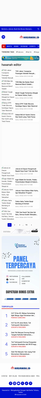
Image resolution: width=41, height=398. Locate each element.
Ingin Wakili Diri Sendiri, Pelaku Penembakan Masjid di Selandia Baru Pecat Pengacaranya (26, 182)
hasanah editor (11, 64)
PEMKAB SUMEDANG (18, 318)
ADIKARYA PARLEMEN (18, 327)
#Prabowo (19, 52)
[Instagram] (14, 383)
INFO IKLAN (13, 376)
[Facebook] (10, 383)
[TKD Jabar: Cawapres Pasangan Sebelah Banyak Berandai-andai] (8, 74)
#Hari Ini (28, 52)
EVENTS (32, 46)
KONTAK (4, 376)
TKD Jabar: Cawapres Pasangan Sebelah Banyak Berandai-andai (24, 73)
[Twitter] (22, 383)
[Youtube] (18, 383)
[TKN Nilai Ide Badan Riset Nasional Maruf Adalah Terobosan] (8, 84)
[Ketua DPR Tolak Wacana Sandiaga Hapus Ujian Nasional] (8, 106)
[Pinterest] (30, 383)
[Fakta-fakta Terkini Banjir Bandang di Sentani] (8, 204)
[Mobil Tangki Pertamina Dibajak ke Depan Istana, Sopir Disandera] (8, 95)
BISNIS (16, 46)
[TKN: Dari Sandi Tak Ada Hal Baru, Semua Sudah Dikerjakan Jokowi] (8, 215)
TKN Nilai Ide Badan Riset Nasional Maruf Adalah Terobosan (24, 84)
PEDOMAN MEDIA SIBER (26, 376)
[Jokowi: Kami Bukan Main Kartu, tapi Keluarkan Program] (8, 193)
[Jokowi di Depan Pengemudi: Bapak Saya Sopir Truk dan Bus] (8, 171)
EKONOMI (24, 46)
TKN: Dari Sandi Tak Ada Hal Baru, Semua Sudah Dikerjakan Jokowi (26, 214)
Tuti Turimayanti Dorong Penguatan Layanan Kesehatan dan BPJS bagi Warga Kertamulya (23, 344)
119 (26, 225)
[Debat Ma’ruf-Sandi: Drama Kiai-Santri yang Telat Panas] (8, 117)
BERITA (9, 46)
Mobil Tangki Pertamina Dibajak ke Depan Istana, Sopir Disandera (26, 95)
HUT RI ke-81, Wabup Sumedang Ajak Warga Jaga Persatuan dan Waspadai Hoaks (23, 315)
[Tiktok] (26, 383)
